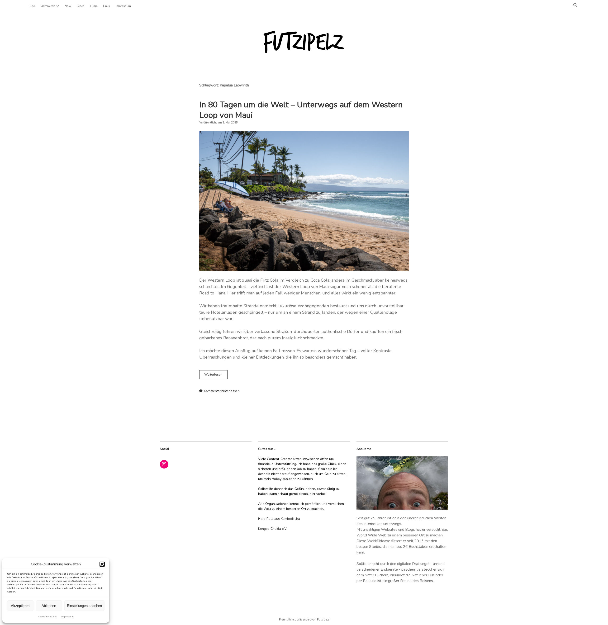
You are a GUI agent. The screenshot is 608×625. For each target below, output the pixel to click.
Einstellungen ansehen (84, 606)
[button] (102, 564)
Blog (31, 6)
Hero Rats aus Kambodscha (279, 518)
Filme (93, 6)
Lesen (80, 6)
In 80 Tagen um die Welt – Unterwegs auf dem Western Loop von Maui (301, 110)
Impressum (67, 616)
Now (68, 6)
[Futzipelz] (304, 52)
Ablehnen (49, 606)
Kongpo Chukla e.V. (272, 528)
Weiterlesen (216, 375)
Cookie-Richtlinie (47, 616)
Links (106, 6)
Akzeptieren (20, 606)
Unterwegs (48, 6)
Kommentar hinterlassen (222, 391)
